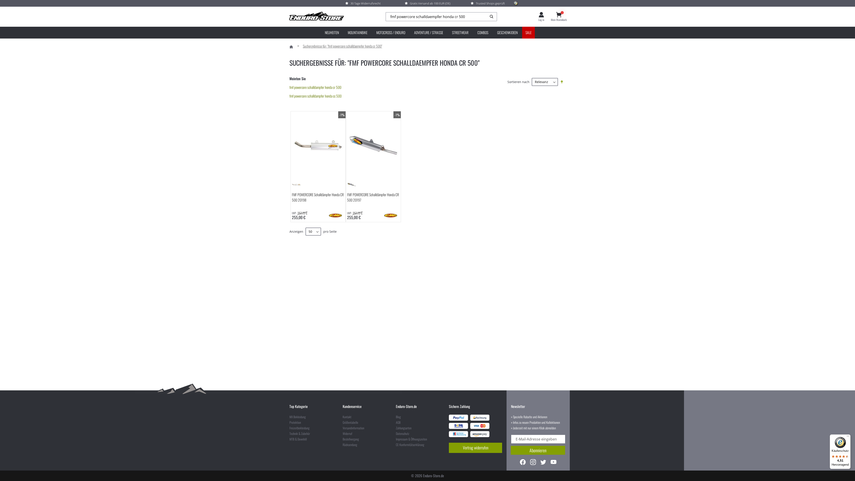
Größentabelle (350, 422)
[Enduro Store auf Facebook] (523, 462)
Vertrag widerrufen (475, 447)
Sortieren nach (518, 82)
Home (291, 46)
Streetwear (460, 32)
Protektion (295, 422)
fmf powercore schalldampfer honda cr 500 (315, 87)
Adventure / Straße (428, 32)
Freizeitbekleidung (299, 428)
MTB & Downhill (298, 439)
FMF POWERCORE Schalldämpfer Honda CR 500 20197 (373, 197)
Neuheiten (332, 32)
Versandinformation (353, 428)
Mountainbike (357, 32)
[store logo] (316, 16)
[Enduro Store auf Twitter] (543, 462)
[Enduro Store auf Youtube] (553, 462)
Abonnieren (537, 450)
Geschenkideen (507, 32)
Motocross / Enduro (390, 32)
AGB (398, 422)
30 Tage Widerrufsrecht (365, 3)
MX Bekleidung (297, 417)
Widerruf (347, 433)
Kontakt (347, 417)
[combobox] (441, 16)
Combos (482, 32)
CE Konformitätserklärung (410, 444)
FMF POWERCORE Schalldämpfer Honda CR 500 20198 (318, 197)
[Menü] (848, 437)
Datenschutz (402, 433)
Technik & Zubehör (299, 433)
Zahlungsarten (403, 428)
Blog (398, 417)
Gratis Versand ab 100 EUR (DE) (430, 3)
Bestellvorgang (351, 439)
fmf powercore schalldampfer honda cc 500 (315, 96)
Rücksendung (350, 444)
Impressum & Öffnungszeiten (411, 439)
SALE (528, 32)
